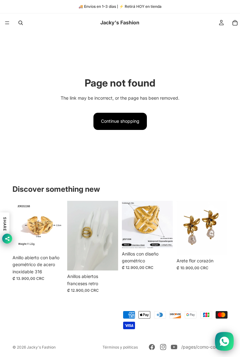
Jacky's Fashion (41, 347)
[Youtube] (174, 347)
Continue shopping (120, 121)
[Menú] (7, 23)
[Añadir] (53, 242)
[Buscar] (21, 23)
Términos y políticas (120, 347)
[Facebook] (152, 347)
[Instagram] (163, 347)
